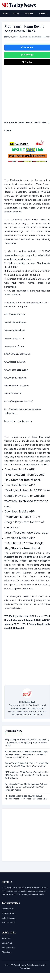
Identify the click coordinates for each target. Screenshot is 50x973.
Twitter (28, 62)
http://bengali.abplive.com (17, 354)
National (29, 13)
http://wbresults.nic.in (15, 314)
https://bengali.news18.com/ (18, 401)
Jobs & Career (8, 918)
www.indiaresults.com (15, 322)
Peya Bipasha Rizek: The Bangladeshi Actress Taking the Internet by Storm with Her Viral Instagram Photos (26, 787)
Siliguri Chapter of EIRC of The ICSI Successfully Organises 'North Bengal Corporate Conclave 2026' (27, 742)
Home (5, 13)
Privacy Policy (8, 947)
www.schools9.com (14, 346)
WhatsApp (29, 54)
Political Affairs (9, 913)
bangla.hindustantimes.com (18, 421)
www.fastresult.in (13, 393)
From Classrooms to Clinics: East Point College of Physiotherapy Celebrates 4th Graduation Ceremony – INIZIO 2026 (26, 754)
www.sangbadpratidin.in (16, 385)
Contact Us (7, 943)
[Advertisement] (25, 92)
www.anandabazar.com (16, 370)
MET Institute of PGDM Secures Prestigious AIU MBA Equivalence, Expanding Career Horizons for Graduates (26, 775)
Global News (8, 908)
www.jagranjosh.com (15, 362)
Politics (43, 13)
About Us (6, 938)
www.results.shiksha (14, 330)
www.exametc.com (14, 338)
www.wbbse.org (13, 255)
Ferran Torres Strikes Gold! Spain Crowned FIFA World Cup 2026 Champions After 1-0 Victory (27, 764)
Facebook (28, 47)
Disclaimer (6, 952)
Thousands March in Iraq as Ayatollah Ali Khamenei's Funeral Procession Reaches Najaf (26, 797)
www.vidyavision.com (15, 377)
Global (16, 13)
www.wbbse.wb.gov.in (16, 306)
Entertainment (8, 922)
